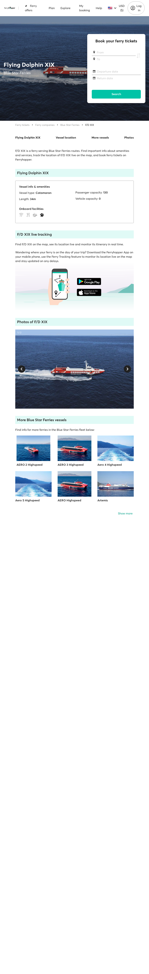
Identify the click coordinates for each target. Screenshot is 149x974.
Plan (52, 8)
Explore (66, 8)
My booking (84, 8)
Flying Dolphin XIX (27, 137)
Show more (125, 513)
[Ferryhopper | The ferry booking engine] (9, 8)
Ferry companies (45, 125)
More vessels (100, 137)
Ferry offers (31, 8)
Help (99, 8)
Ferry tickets (22, 125)
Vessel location (66, 137)
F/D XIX (89, 125)
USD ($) (122, 8)
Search (116, 94)
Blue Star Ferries (69, 125)
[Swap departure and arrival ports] (138, 56)
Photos (129, 137)
